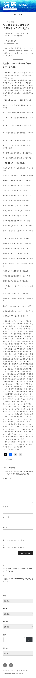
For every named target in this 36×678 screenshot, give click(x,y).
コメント (7, 479)
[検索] (29, 639)
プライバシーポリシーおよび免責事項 (15, 671)
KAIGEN (23, 4)
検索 (4, 635)
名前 (5, 506)
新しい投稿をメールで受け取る (13, 547)
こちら (22, 53)
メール (6, 517)
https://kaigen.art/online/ (10, 43)
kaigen (17, 22)
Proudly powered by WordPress (13, 673)
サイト (5, 527)
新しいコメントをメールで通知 (13, 540)
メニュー (19, 14)
